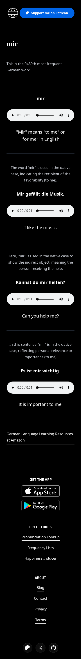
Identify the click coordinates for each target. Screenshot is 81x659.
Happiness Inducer (41, 558)
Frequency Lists (40, 547)
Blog (40, 587)
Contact (40, 598)
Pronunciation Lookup (41, 537)
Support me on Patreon (49, 13)
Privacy (40, 609)
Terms (40, 619)
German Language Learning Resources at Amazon (40, 437)
